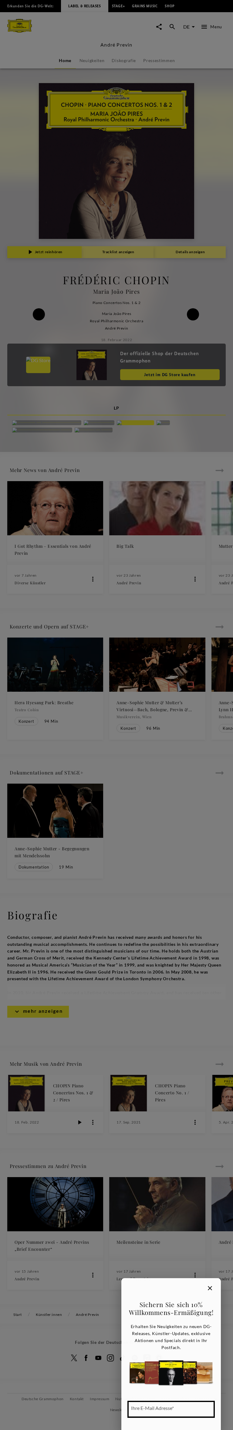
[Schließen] (210, 1288)
